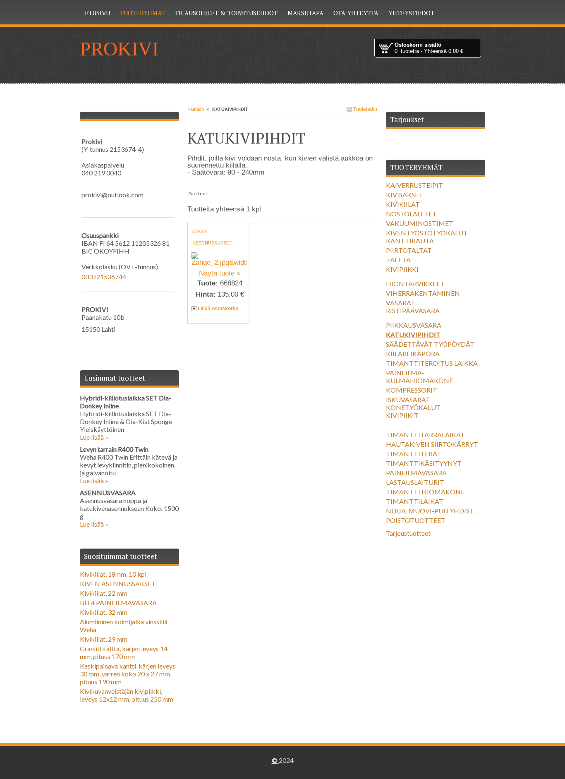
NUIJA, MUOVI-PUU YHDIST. (430, 511)
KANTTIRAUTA (410, 240)
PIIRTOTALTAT (409, 250)
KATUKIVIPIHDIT (413, 334)
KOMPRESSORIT (411, 390)
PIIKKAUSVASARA (413, 325)
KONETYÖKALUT (413, 407)
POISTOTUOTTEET (415, 520)
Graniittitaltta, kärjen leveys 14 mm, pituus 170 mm (124, 652)
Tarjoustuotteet (408, 533)
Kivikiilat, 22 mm (103, 593)
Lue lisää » (94, 437)
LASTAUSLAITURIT (415, 482)
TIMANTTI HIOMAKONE (425, 492)
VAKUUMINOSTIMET (419, 223)
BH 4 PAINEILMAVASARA (118, 602)
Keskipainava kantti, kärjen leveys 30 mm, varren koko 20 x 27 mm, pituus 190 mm (127, 674)
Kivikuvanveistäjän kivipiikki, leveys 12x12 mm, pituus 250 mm (126, 695)
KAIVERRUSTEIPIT (414, 185)
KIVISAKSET (404, 195)
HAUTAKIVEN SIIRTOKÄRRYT (432, 444)
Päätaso (195, 109)
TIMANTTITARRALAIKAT (425, 435)
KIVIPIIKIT (402, 415)
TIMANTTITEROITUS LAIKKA (432, 363)
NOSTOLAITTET (411, 214)
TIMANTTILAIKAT (414, 501)
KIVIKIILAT (403, 204)
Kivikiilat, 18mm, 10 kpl (113, 574)
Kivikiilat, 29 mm (103, 639)
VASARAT (400, 303)
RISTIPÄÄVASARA (413, 310)
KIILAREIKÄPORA (413, 353)
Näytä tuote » (219, 273)
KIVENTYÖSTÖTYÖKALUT (427, 233)
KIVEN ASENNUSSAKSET (118, 583)
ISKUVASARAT (408, 399)
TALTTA (398, 260)
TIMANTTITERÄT (413, 454)
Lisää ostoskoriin (218, 309)
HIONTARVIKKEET (415, 284)
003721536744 (103, 276)
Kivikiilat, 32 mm (103, 612)
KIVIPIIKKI (402, 269)
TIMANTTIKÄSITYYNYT (424, 463)
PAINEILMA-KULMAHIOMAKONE (419, 376)
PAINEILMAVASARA (416, 473)
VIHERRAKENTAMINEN (423, 293)
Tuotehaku (364, 109)
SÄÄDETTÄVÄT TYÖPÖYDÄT (430, 344)
